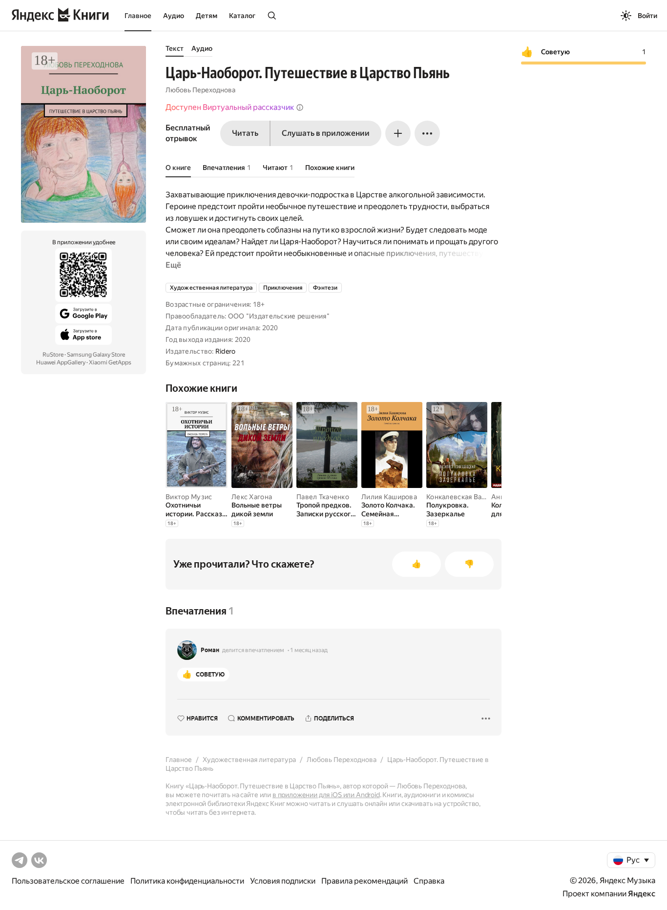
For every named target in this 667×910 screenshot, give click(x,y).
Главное (138, 16)
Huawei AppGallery (60, 362)
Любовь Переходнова (200, 90)
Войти (647, 16)
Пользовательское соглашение (68, 881)
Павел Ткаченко (322, 497)
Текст (175, 48)
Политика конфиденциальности (187, 881)
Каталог (242, 16)
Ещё (173, 265)
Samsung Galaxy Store (96, 354)
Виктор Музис (189, 497)
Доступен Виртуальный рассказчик (230, 107)
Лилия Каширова (389, 497)
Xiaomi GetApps (110, 362)
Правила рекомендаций (364, 881)
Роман (210, 650)
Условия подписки (282, 881)
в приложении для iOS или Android (326, 795)
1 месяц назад (309, 650)
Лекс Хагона (251, 497)
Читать (245, 133)
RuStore (52, 354)
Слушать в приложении (326, 133)
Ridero (225, 351)
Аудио (173, 16)
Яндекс (641, 893)
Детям (206, 16)
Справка (429, 881)
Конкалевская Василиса (465, 497)
